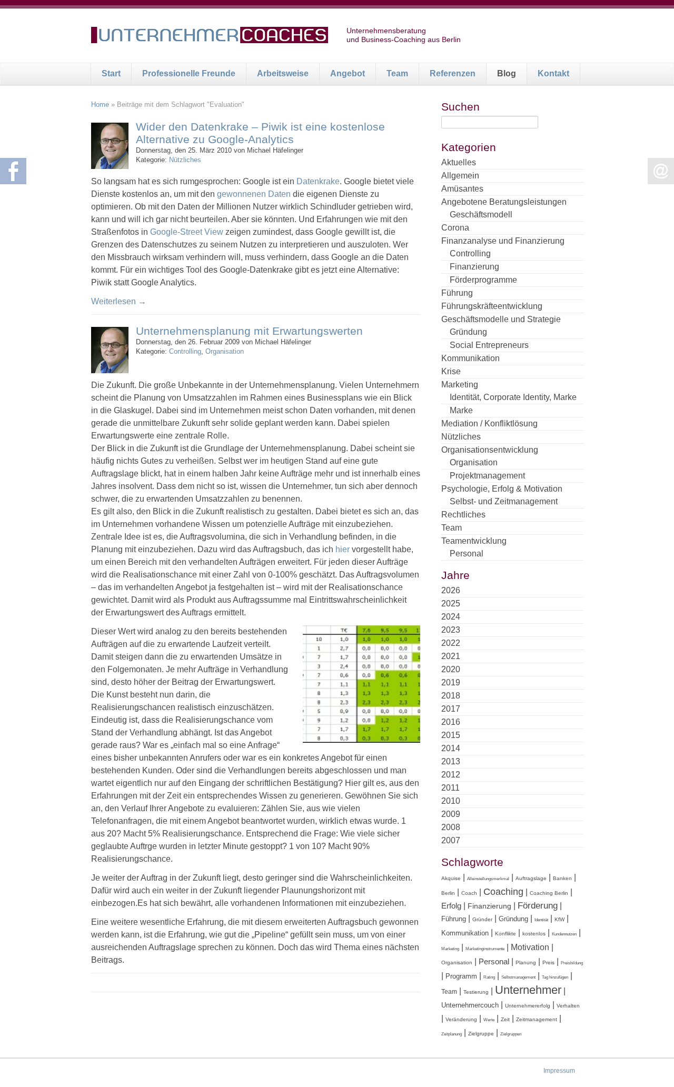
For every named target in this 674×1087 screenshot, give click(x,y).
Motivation (530, 947)
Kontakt (553, 73)
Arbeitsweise (283, 73)
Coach (469, 893)
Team (397, 73)
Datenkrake (318, 181)
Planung (526, 962)
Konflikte (505, 933)
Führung (457, 292)
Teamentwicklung (474, 540)
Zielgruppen (510, 1034)
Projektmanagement (487, 475)
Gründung (468, 331)
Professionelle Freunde (188, 73)
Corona (455, 227)
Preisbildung (572, 963)
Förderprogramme (483, 279)
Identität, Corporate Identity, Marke (513, 397)
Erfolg (451, 905)
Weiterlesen (118, 301)
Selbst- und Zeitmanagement (504, 501)
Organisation (224, 351)
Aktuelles (458, 162)
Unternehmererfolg (527, 1006)
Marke (461, 410)
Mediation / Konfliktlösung (489, 423)
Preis (548, 962)
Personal (466, 553)
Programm (461, 976)
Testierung (476, 992)
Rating (489, 977)
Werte (488, 1020)
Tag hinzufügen (555, 977)
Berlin (448, 893)
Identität (541, 920)
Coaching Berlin (549, 893)
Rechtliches (463, 514)
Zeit (505, 1019)
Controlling (185, 351)
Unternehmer (528, 989)
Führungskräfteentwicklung (491, 306)
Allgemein (460, 175)
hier (342, 549)
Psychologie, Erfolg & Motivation (501, 488)
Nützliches (185, 160)
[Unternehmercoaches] (209, 37)
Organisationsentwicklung (489, 449)
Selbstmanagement (518, 977)
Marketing (459, 384)
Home (100, 104)
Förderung (538, 906)
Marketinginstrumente (484, 948)
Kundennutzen (564, 934)
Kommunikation (470, 358)
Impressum (559, 1070)
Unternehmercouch (470, 1005)
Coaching (503, 891)
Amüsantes (462, 188)
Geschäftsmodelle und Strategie (501, 319)
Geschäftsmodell (481, 214)
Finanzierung (474, 266)
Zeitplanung (451, 1034)
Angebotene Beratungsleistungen (504, 201)
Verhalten (568, 1006)
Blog (506, 73)
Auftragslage (531, 878)
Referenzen (452, 73)
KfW (559, 919)
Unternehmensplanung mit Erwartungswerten (249, 331)
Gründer (482, 919)
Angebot (347, 73)
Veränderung (461, 1019)
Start (111, 73)
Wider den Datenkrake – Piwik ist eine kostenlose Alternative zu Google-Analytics (260, 133)
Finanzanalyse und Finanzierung (502, 240)
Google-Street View (186, 231)
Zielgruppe (481, 1033)
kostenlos (534, 933)
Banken (562, 878)
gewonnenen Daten (254, 194)
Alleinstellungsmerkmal (488, 878)
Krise (451, 371)
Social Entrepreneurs (489, 345)
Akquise (451, 878)
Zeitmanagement (536, 1019)
